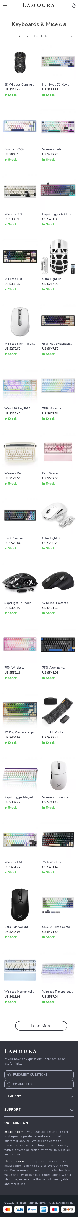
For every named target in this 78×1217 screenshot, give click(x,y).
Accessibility (65, 1202)
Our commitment (17, 1161)
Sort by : (23, 36)
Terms (42, 1202)
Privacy (51, 1202)
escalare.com (13, 1131)
